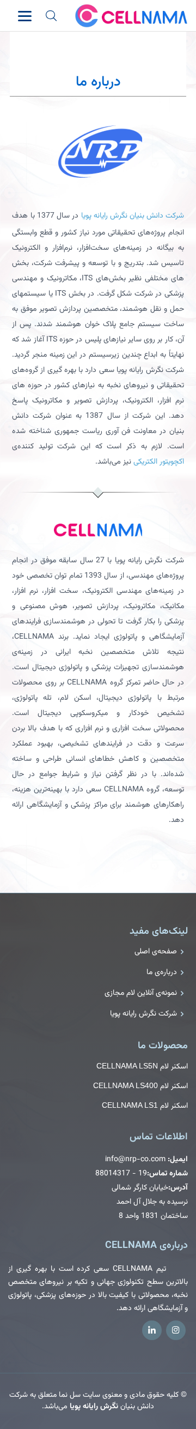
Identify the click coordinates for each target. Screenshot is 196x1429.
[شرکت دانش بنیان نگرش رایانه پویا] (98, 151)
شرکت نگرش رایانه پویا (143, 1014)
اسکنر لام (142, 1066)
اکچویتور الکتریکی (158, 462)
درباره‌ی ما (161, 972)
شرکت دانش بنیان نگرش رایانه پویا (132, 216)
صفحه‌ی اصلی (155, 952)
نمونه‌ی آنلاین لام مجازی (141, 993)
